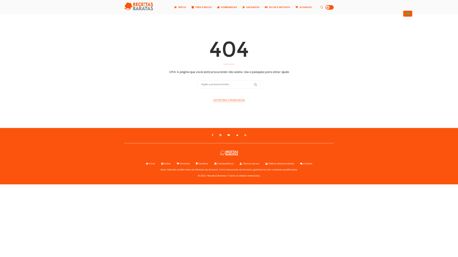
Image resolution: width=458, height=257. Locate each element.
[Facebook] (212, 135)
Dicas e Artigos (279, 7)
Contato (307, 163)
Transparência (225, 163)
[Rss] (245, 135)
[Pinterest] (220, 135)
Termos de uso (250, 163)
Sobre (167, 163)
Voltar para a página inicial (229, 100)
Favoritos (203, 163)
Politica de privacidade (281, 163)
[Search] (321, 7)
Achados (305, 7)
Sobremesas (228, 7)
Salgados (252, 7)
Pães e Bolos (203, 7)
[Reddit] (237, 135)
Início (182, 7)
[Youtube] (229, 135)
